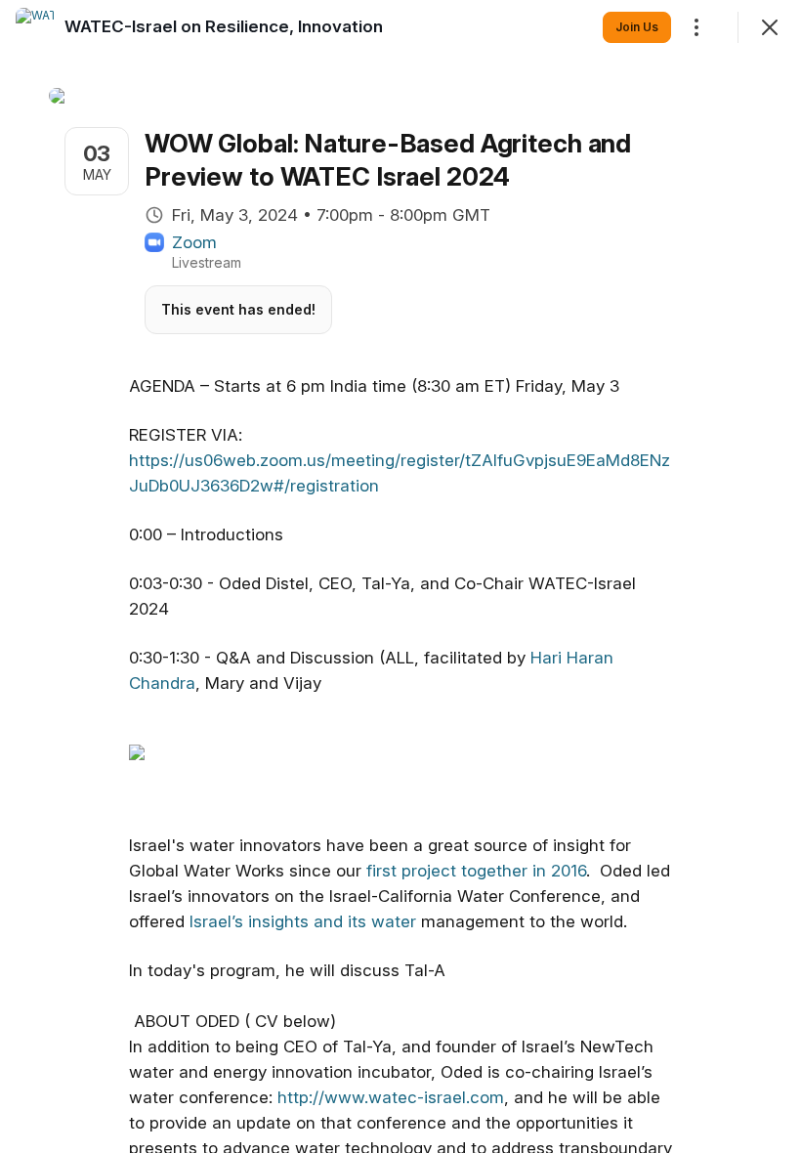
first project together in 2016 (476, 870)
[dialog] (400, 576)
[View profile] (35, 27)
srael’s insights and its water (307, 921)
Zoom (194, 242)
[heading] (223, 26)
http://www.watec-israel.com (390, 1097)
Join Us (636, 27)
